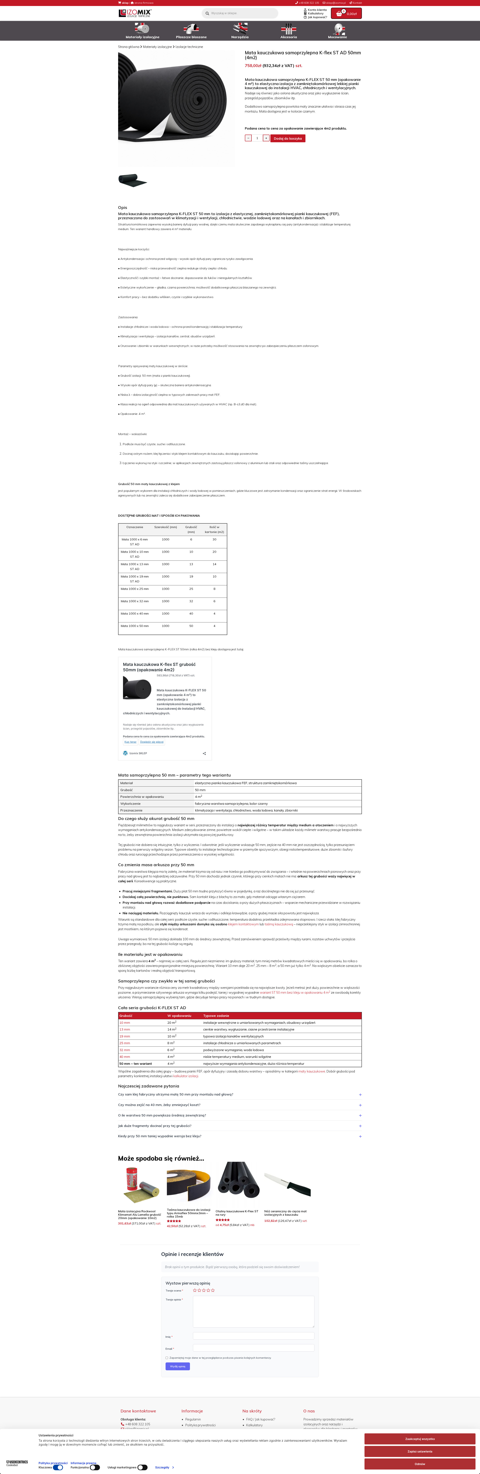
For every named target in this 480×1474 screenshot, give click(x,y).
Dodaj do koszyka (288, 138)
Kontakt (357, 2)
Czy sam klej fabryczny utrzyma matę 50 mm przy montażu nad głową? (175, 1094)
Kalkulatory (315, 13)
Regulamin (193, 1419)
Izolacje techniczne (189, 47)
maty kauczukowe (311, 1071)
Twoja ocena (174, 1290)
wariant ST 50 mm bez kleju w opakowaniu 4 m (295, 992)
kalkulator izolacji (185, 1076)
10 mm (124, 1023)
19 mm (124, 1036)
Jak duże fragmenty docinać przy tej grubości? (154, 1126)
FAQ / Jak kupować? (260, 1419)
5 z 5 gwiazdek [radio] (213, 1290)
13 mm (124, 1029)
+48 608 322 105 (308, 2)
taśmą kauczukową (279, 924)
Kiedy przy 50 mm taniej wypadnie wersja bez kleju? (159, 1136)
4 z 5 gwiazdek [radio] (208, 1290)
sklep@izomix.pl (335, 2)
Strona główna (128, 47)
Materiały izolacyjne (158, 47)
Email (170, 1348)
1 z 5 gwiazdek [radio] (195, 1290)
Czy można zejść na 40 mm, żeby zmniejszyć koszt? (159, 1105)
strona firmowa (143, 2)
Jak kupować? (317, 17)
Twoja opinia (174, 1299)
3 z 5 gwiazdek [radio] (204, 1290)
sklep (125, 2)
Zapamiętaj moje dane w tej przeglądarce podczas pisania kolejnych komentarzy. (220, 1357)
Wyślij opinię (177, 1366)
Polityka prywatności (200, 1425)
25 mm (124, 1043)
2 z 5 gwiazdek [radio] (199, 1290)
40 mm (124, 1057)
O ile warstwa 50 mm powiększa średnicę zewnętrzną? (162, 1115)
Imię (169, 1336)
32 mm (124, 1050)
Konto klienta (317, 10)
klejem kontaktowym (243, 924)
